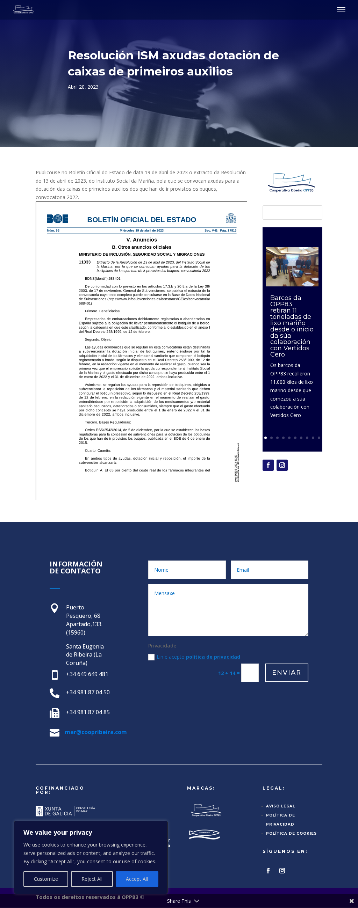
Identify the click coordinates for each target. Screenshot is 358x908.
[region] (91, 857)
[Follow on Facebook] (268, 465)
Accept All (137, 879)
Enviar (286, 672)
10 (319, 438)
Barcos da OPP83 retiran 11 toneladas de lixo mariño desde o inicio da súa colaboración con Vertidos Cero (292, 326)
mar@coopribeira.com (96, 732)
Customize (46, 879)
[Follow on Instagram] (282, 465)
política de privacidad (213, 656)
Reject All (91, 879)
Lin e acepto (198, 656)
